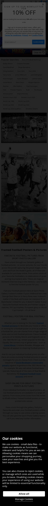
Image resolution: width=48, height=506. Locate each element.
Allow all (24, 493)
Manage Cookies (24, 499)
